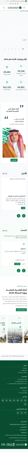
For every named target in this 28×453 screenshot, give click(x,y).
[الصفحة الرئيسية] (21, 444)
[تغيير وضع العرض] (25, 412)
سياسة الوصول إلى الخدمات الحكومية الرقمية (18, 424)
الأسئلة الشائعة (24, 421)
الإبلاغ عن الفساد (23, 392)
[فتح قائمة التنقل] (24, 7)
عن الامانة (25, 368)
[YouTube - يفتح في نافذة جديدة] (14, 400)
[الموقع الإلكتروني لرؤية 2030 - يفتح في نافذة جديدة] (3, 444)
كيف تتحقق (8, 1)
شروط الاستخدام (24, 427)
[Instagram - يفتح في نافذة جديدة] (25, 400)
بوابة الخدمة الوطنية (23, 379)
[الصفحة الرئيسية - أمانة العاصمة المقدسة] (14, 7)
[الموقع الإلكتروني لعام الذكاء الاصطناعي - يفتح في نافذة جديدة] (10, 444)
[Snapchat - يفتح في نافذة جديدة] (21, 400)
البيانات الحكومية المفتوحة (22, 381)
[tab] (23, 49)
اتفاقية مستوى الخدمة (22, 372)
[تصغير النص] (17, 412)
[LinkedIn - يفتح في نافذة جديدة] (17, 400)
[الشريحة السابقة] (18, 270)
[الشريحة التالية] (24, 270)
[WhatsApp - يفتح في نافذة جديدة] (10, 400)
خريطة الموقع (24, 432)
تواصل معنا (24, 390)
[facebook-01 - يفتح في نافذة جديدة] (25, 404)
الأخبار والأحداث (24, 370)
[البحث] (3, 7)
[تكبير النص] (21, 412)
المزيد (24, 40)
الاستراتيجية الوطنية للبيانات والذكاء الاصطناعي (18, 383)
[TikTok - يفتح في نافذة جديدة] (2, 400)
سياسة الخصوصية (23, 429)
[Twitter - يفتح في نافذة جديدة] (6, 400)
